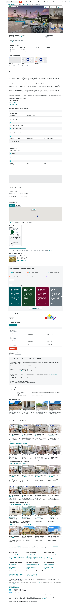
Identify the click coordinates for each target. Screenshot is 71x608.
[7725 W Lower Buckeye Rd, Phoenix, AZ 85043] (28, 510)
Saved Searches (47, 1)
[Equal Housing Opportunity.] (21, 601)
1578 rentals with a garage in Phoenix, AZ (18, 443)
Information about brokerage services (16, 585)
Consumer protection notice (26, 585)
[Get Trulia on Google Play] (23, 590)
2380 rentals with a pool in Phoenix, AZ (18, 484)
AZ (21, 4)
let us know (43, 598)
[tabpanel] (35, 338)
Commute (35, 285)
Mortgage (32, 1)
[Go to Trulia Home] (3, 1)
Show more (12, 348)
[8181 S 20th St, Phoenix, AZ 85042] (41, 428)
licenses (38, 582)
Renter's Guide (47, 389)
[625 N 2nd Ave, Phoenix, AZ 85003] (54, 449)
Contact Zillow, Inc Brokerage (14, 587)
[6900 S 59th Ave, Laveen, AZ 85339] (54, 428)
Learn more (50, 250)
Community (15, 285)
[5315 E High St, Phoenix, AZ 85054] (28, 449)
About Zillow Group (17, 594)
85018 (28, 4)
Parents (29, 285)
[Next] (61, 408)
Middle (23, 222)
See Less (12, 168)
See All (12, 279)
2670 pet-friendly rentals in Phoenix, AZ (18, 422)
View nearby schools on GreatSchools (18, 248)
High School (29, 222)
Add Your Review (35, 308)
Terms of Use (41, 594)
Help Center (30, 601)
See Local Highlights (21, 260)
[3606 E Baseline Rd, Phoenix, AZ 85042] (15, 510)
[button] (20, 2)
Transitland (22, 579)
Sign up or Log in (56, 1)
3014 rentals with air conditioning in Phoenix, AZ (20, 463)
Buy (23, 1)
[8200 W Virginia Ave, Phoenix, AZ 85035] (15, 428)
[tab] (12, 205)
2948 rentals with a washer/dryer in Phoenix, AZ (20, 504)
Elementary (17, 222)
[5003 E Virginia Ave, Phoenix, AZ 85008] (55, 405)
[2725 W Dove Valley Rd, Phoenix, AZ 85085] (28, 428)
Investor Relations (35, 594)
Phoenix (24, 4)
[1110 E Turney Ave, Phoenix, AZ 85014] (41, 510)
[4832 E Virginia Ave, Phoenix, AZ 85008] (42, 405)
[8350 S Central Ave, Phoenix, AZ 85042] (41, 530)
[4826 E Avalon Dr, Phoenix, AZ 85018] (15, 405)
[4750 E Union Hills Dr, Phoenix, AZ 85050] (41, 449)
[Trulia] (10, 590)
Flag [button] (19, 303)
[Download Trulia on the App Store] (15, 590)
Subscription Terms (46, 594)
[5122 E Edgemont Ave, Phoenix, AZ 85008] (28, 405)
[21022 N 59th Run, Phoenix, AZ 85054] (28, 530)
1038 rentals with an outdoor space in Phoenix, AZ (20, 524)
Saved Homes (39, 1)
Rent (27, 1)
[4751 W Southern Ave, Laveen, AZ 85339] (54, 530)
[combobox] (14, 2)
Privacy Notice (53, 594)
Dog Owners (22, 285)
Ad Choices (57, 594)
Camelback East (20, 36)
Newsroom (30, 594)
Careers (28, 594)
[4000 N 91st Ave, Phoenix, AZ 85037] (15, 530)
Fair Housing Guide (23, 594)
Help (50, 594)
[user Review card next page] (62, 297)
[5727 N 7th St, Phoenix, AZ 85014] (54, 510)
